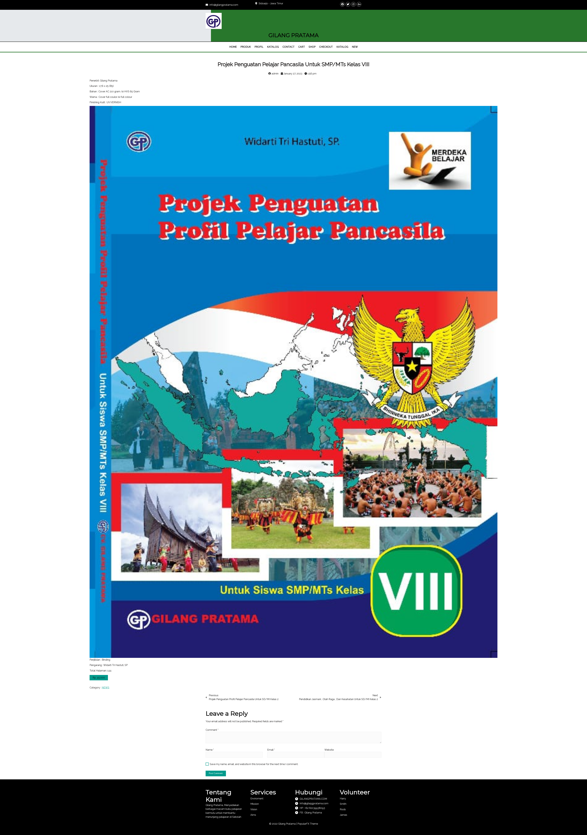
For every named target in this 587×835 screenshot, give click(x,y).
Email (271, 749)
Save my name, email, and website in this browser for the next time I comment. (254, 764)
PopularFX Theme (307, 823)
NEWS (105, 687)
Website (329, 749)
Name (210, 749)
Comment (212, 729)
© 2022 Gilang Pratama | (283, 823)
